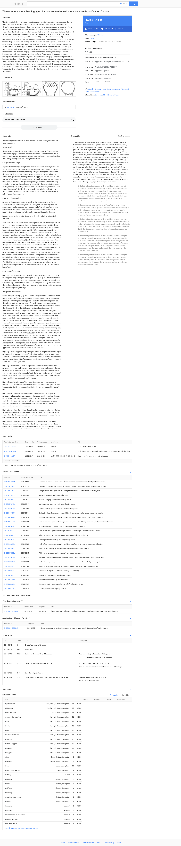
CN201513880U (9, 500)
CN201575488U (9, 575)
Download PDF (93, 29)
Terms (99, 843)
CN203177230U (9, 495)
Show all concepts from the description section (21, 828)
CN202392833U (9, 544)
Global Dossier (108, 95)
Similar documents (113, 89)
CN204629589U (9, 548)
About (62, 843)
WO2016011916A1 (11, 451)
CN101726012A (9, 508)
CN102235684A (9, 482)
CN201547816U (9, 504)
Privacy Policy (109, 843)
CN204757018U (9, 540)
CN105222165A (9, 446)
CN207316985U (9, 566)
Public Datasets (88, 843)
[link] (16, 107)
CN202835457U (9, 491)
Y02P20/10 (10, 107)
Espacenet (98, 95)
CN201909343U (9, 571)
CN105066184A (9, 580)
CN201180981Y (9, 513)
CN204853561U (9, 584)
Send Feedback (73, 843)
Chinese (100, 35)
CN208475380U (9, 553)
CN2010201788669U (11, 611)
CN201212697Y (9, 562)
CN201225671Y (9, 557)
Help (119, 843)
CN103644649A (9, 517)
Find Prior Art (108, 29)
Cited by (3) (92, 89)
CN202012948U (9, 486)
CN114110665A (9, 456)
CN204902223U (9, 588)
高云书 (93, 38)
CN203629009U (9, 526)
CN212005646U (9, 535)
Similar (120, 29)
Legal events (101, 89)
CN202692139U (9, 531)
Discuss (117, 95)
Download (115, 695)
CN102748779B (9, 522)
